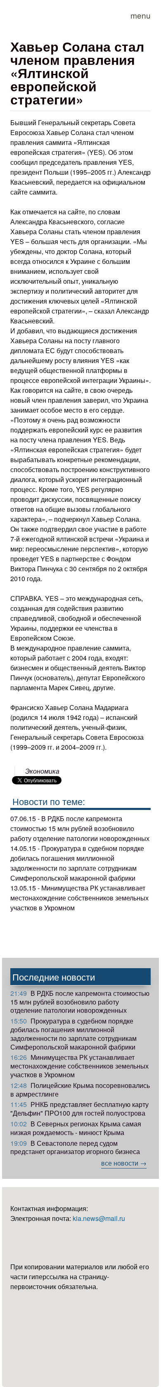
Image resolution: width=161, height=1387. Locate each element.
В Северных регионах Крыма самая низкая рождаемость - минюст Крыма (75, 1128)
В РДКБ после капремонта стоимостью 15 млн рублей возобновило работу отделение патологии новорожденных (79, 1001)
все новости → (124, 1163)
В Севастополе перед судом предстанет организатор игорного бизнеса (75, 1147)
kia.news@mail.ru (99, 1218)
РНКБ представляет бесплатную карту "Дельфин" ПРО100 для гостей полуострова (79, 1109)
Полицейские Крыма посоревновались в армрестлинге (80, 1090)
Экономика (42, 771)
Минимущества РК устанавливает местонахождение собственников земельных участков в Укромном (79, 1065)
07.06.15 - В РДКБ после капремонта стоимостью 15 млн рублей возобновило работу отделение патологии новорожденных (79, 828)
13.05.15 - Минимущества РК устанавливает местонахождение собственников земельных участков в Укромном (79, 897)
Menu (140, 15)
